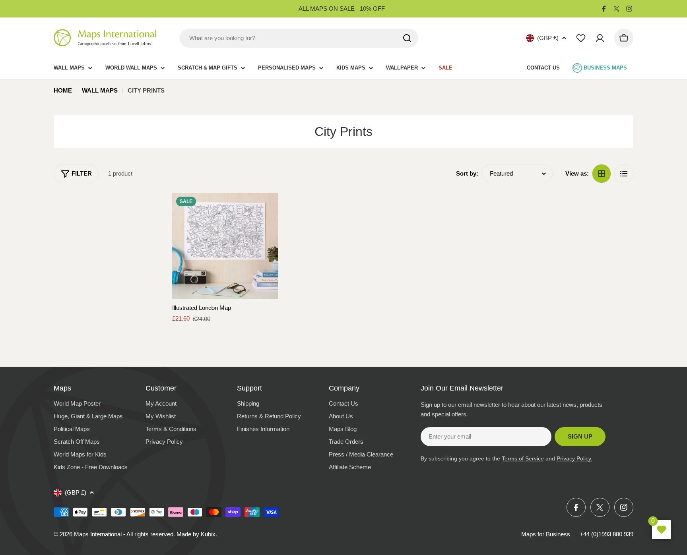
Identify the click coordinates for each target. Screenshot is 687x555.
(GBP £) (548, 38)
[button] (265, 205)
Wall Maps (100, 90)
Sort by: (467, 173)
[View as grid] (601, 173)
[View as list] (623, 173)
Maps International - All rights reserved (123, 534)
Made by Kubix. (197, 534)
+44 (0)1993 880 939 (606, 534)
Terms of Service (523, 458)
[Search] (407, 38)
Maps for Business (545, 534)
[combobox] (299, 38)
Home (63, 90)
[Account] (600, 38)
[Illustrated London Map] (225, 246)
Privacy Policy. (574, 458)
